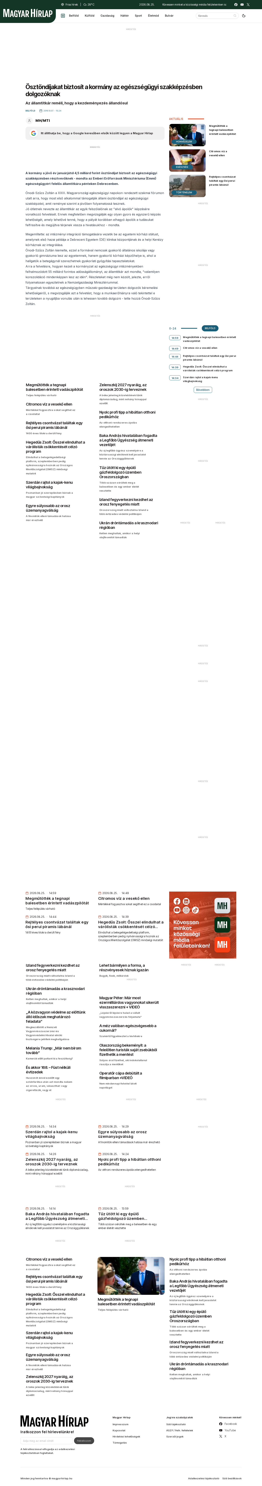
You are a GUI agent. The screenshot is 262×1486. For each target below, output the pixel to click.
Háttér (124, 15)
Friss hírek (72, 4)
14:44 (175, 356)
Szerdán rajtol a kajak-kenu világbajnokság (200, 379)
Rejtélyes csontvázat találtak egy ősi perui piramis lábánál (222, 180)
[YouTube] (242, 4)
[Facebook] (235, 4)
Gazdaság (107, 15)
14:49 (175, 348)
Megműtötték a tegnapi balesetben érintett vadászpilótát (222, 129)
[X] (248, 4)
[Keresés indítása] (234, 15)
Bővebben (203, 389)
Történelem (184, 192)
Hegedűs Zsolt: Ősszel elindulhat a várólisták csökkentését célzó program (207, 368)
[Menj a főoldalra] (27, 13)
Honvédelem (184, 141)
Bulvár (169, 15)
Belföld (74, 15)
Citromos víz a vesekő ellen (218, 153)
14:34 (175, 378)
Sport (138, 15)
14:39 (175, 367)
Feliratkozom (84, 1440)
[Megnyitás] (63, 16)
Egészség (182, 167)
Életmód (153, 15)
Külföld (89, 15)
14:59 (175, 337)
